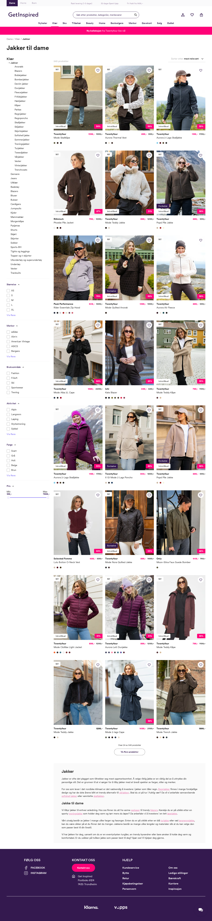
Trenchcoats (21, 169)
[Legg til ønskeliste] (98, 70)
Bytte (125, 873)
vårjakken (124, 792)
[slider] (8, 497)
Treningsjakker (22, 144)
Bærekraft (174, 878)
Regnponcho (21, 118)
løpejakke (172, 813)
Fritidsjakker (21, 96)
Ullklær (14, 182)
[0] (192, 15)
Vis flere (11, 315)
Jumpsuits (16, 208)
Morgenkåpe (17, 221)
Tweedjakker (21, 152)
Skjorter (15, 238)
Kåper (18, 105)
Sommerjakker (22, 139)
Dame (10, 39)
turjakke (165, 820)
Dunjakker (20, 88)
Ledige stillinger (178, 873)
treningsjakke (75, 813)
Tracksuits (16, 273)
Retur (125, 878)
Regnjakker (20, 114)
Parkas (18, 109)
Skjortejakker (21, 131)
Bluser (14, 195)
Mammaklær (17, 217)
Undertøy (15, 264)
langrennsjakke (186, 820)
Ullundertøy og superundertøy (26, 260)
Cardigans (16, 204)
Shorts (14, 230)
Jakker (14, 62)
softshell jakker (69, 796)
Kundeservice (130, 867)
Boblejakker (21, 75)
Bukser (14, 199)
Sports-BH (16, 247)
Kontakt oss (83, 867)
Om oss (172, 867)
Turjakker (19, 148)
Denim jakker (21, 83)
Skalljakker (20, 122)
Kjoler (14, 212)
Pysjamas (15, 225)
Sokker (14, 242)
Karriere (173, 883)
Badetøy (15, 187)
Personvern (129, 888)
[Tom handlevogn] (201, 15)
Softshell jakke (22, 135)
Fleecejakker (21, 92)
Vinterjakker (21, 165)
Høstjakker (20, 101)
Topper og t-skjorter (21, 255)
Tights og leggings (20, 251)
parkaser (135, 810)
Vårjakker (19, 157)
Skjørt (14, 234)
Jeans (14, 178)
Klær (17, 39)
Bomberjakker (22, 79)
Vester (18, 161)
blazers (154, 810)
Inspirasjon (175, 888)
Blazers (18, 71)
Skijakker (19, 126)
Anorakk (19, 66)
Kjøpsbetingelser (132, 883)
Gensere (15, 174)
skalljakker (99, 796)
